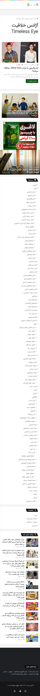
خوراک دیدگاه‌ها (32, 522)
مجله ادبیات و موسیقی (30, 428)
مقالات (35, 494)
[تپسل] (4, 123)
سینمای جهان (29, 247)
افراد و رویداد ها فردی (30, 293)
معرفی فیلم (30, 473)
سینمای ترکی (29, 244)
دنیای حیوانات (32, 362)
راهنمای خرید (31, 407)
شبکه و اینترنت (32, 376)
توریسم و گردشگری (31, 310)
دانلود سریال (31, 334)
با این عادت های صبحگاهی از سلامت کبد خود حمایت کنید (15, 635)
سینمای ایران (29, 240)
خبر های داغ (33, 313)
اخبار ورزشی (31, 258)
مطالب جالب (33, 491)
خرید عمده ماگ (33, 671)
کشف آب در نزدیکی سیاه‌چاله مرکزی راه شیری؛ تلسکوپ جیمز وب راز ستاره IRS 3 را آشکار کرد (13, 626)
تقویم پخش (29, 227)
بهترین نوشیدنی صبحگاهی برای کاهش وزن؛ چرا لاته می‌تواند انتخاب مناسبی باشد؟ (13, 615)
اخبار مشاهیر (33, 272)
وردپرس (34, 525)
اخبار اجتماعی (31, 192)
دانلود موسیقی (30, 341)
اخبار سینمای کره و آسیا (25, 237)
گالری (35, 390)
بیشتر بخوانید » (32, 81)
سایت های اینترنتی (29, 383)
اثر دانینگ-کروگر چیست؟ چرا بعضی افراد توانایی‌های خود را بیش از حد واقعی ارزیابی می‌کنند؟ (21, 113)
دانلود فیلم (32, 338)
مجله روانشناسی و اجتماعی (26, 459)
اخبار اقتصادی (31, 199)
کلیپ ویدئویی (30, 501)
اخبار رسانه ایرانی (28, 213)
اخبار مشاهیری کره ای (28, 286)
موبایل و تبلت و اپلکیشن (27, 418)
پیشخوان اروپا (32, 300)
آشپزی (35, 185)
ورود (35, 515)
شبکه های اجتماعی (29, 359)
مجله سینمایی (31, 466)
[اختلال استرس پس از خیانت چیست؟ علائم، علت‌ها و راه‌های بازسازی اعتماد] (32, 585)
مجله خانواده (33, 438)
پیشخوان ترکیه (32, 306)
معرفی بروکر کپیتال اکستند (19, 674)
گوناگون (34, 397)
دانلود (35, 324)
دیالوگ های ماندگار (31, 366)
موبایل (10, 671)
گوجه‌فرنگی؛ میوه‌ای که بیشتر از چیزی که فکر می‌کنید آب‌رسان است (13, 604)
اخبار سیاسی (31, 230)
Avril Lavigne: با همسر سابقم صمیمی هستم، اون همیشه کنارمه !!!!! (21, 170)
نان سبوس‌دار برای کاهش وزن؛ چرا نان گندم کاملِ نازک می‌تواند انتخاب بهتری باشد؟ (13, 595)
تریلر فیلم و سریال (28, 470)
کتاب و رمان (31, 352)
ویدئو (35, 498)
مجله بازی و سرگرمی (30, 432)
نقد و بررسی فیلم (28, 477)
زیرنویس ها (31, 348)
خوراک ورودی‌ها (32, 518)
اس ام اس (32, 400)
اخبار (35, 188)
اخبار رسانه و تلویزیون (28, 209)
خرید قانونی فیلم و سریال (27, 327)
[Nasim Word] (29, 4)
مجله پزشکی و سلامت (30, 435)
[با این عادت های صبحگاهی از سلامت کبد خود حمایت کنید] (32, 638)
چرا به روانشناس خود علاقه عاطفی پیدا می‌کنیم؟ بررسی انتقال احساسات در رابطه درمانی (13, 542)
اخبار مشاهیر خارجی (29, 282)
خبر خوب (32, 449)
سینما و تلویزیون (32, 372)
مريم (35, 65)
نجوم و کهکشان (30, 421)
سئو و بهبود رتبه (30, 379)
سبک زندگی (33, 369)
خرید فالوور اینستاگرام (20, 671)
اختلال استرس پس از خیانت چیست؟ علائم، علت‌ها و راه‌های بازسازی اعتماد (14, 584)
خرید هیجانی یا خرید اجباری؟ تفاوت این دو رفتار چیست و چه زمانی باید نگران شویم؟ (13, 552)
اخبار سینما (32, 234)
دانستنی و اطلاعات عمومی (29, 320)
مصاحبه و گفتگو (32, 487)
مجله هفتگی (33, 445)
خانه (35, 19)
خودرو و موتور (32, 317)
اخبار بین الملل (30, 202)
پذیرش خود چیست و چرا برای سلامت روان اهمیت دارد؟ (14, 573)
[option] (20, 105)
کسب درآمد (33, 386)
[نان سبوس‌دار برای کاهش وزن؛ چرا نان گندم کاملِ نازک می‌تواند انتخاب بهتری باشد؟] (32, 595)
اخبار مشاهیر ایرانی (29, 275)
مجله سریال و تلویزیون (28, 463)
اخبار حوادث (31, 206)
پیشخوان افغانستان (31, 303)
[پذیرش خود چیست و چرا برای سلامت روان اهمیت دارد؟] (32, 575)
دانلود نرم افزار (30, 345)
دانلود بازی (31, 331)
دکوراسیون (31, 404)
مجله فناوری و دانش (28, 484)
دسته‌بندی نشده (32, 355)
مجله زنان (34, 442)
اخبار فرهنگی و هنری (28, 251)
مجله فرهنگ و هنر (29, 480)
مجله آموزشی (33, 425)
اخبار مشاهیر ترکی (29, 279)
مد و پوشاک (31, 414)
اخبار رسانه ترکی (28, 216)
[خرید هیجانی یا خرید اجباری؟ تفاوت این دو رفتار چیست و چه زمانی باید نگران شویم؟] (32, 553)
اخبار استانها (31, 195)
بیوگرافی (34, 296)
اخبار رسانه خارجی (27, 220)
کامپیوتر (32, 411)
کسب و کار (31, 452)
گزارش (35, 393)
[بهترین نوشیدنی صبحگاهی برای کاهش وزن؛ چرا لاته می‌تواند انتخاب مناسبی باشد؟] (32, 616)
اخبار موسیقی (31, 254)
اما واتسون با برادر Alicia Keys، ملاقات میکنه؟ (21, 69)
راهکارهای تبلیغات (27, 456)
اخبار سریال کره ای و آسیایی (24, 223)
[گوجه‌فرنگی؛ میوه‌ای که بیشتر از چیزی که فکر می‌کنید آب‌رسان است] (32, 606)
